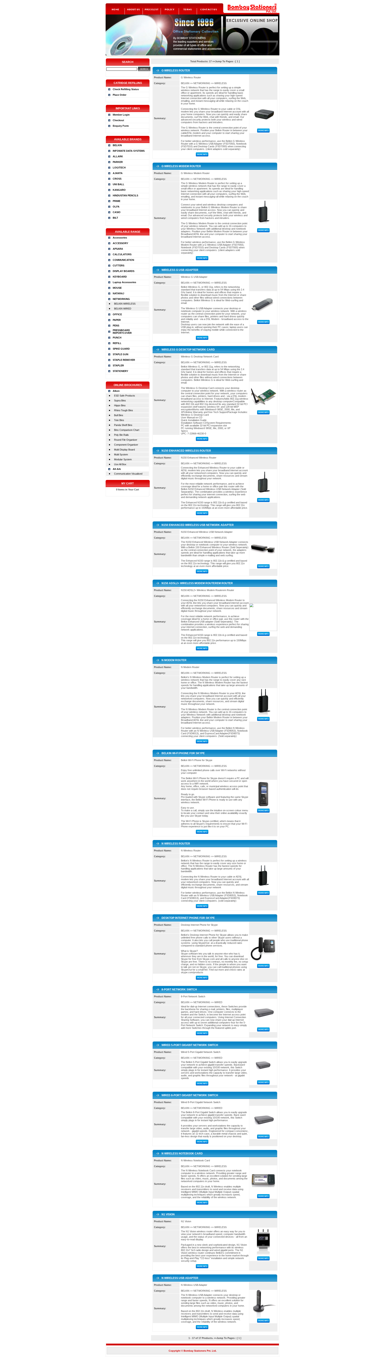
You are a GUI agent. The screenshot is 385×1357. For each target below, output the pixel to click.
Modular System (123, 459)
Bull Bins (118, 415)
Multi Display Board (124, 449)
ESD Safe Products (124, 395)
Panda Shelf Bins (123, 425)
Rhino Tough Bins (123, 410)
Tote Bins (119, 420)
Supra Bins (120, 400)
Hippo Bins (120, 405)
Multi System (121, 454)
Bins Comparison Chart (126, 430)
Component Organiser (126, 444)
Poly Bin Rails (121, 435)
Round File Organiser (125, 439)
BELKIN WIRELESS (124, 303)
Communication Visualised (128, 473)
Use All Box (120, 464)
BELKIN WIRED (122, 308)
